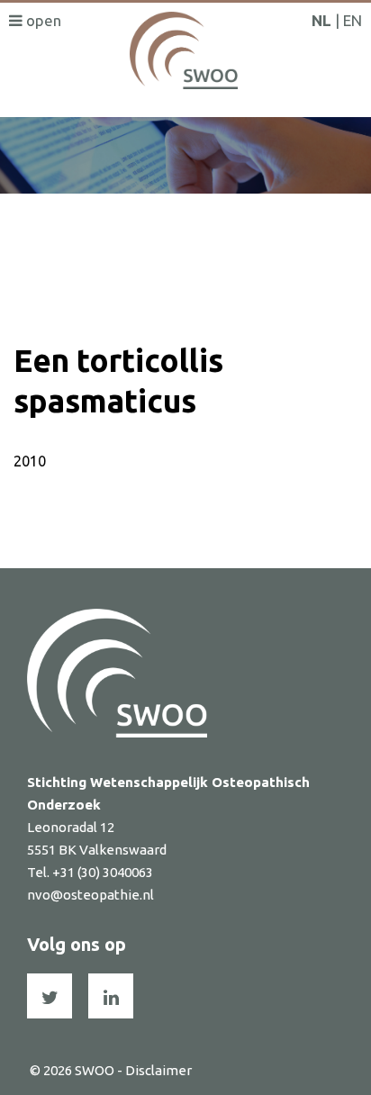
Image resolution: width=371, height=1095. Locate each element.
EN (352, 20)
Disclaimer (158, 1070)
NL (321, 20)
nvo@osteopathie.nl (90, 894)
